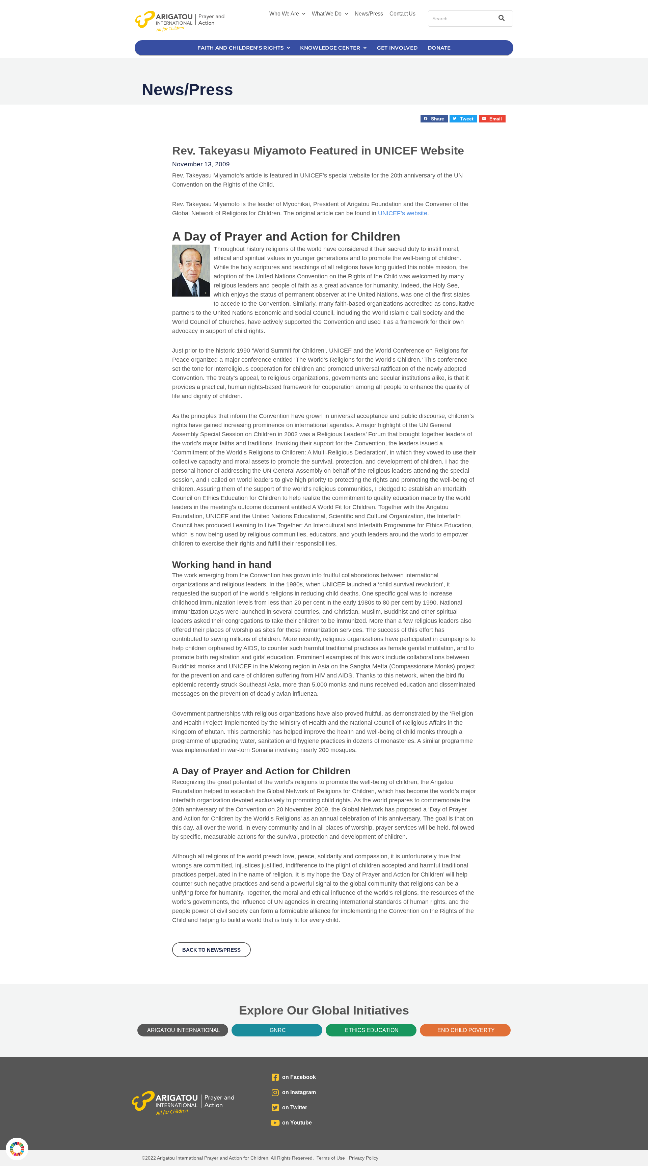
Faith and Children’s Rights (240, 48)
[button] (434, 118)
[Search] (500, 18)
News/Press (369, 14)
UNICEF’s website (402, 213)
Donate (439, 48)
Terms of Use (331, 1158)
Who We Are (284, 14)
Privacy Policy (363, 1158)
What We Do (327, 14)
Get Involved (397, 48)
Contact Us (402, 14)
